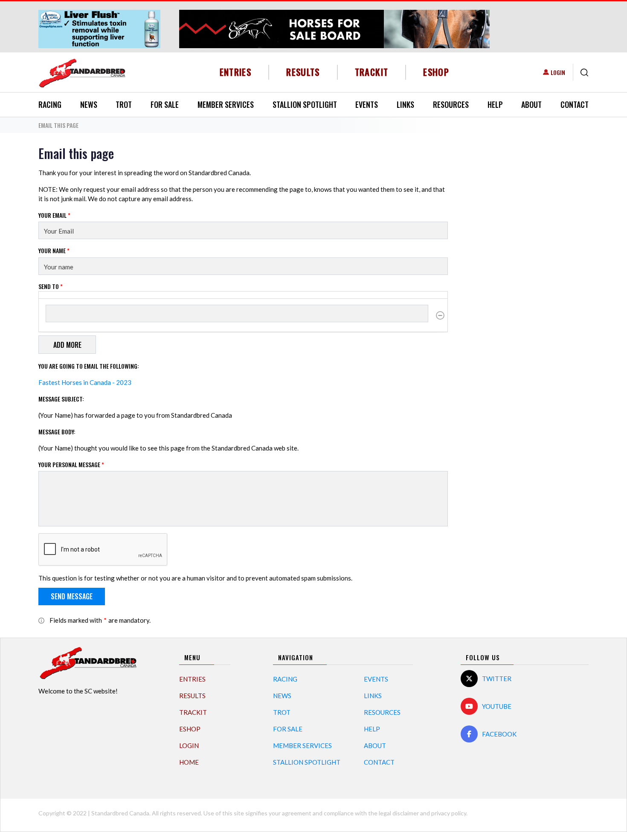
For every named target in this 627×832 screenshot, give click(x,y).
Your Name (54, 250)
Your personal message (71, 464)
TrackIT (372, 71)
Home (189, 762)
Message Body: (56, 431)
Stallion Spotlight (305, 104)
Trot (124, 104)
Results (303, 71)
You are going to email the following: (88, 365)
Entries (236, 71)
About (531, 104)
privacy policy (448, 813)
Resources (451, 104)
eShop (436, 71)
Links (405, 104)
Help (495, 104)
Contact (574, 104)
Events (366, 104)
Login (558, 72)
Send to (50, 286)
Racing (49, 104)
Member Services (225, 104)
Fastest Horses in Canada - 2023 (84, 382)
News (88, 104)
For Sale (165, 104)
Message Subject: (61, 398)
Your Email (54, 215)
